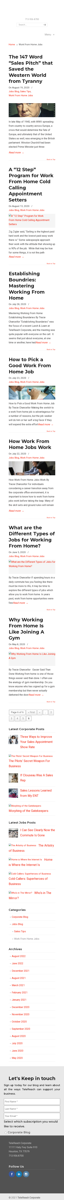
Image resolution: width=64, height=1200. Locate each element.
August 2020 (19, 1036)
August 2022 (19, 956)
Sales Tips (25, 91)
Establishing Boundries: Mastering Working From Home (27, 286)
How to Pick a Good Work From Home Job (30, 366)
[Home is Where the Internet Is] (25, 859)
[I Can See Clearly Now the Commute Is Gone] (13, 836)
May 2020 (17, 1058)
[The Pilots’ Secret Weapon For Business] (31, 756)
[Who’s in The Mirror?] (20, 892)
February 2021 (19, 992)
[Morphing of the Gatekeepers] (25, 805)
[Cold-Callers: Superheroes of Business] (30, 873)
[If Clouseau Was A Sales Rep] (13, 781)
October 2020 (19, 1021)
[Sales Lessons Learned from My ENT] (13, 797)
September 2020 (21, 1028)
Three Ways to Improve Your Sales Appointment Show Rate (36, 742)
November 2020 (20, 1014)
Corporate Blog (20, 916)
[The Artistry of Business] (22, 845)
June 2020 (17, 1050)
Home (12, 44)
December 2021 (20, 970)
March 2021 (18, 985)
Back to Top (51, 159)
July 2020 (17, 1043)
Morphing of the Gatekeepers (28, 811)
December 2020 (20, 1007)
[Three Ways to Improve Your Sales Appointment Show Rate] (13, 743)
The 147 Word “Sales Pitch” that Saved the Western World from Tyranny (31, 69)
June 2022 (17, 963)
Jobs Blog (14, 91)
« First (31, 712)
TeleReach (32, 8)
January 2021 (19, 999)
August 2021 (19, 978)
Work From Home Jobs (21, 95)
